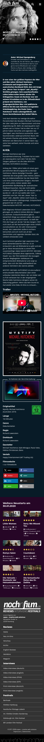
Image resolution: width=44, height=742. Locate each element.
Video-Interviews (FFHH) (12, 677)
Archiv (5, 645)
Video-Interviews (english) (13, 673)
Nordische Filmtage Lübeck (14, 709)
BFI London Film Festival (12, 723)
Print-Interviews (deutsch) (13, 686)
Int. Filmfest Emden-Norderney (15, 714)
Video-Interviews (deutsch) (13, 668)
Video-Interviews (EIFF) (12, 682)
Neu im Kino (8, 636)
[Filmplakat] (22, 350)
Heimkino (7, 654)
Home (5, 632)
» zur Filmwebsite (10, 464)
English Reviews (9, 650)
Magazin (6, 659)
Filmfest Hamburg (10, 705)
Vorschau (7, 641)
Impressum (17, 731)
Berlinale (6, 700)
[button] (10, 470)
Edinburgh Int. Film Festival (14, 718)
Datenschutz (26, 731)
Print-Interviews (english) (13, 691)
